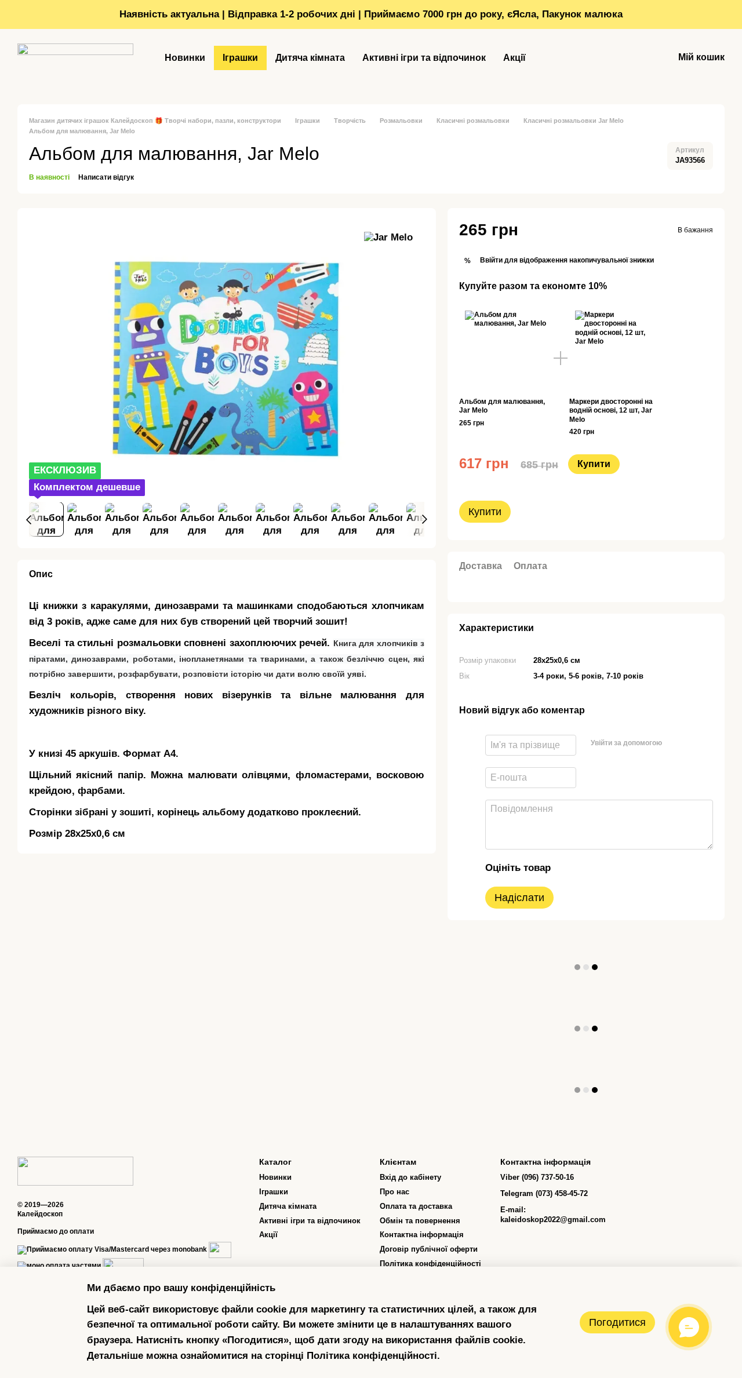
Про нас (394, 1191)
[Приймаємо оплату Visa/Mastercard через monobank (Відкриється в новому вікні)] (112, 1249)
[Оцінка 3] (607, 868)
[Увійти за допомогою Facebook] (675, 743)
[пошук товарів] (555, 58)
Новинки (185, 58)
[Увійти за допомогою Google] (694, 743)
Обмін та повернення (420, 1220)
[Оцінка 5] (644, 868)
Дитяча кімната (310, 58)
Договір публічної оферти (429, 1249)
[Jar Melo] (388, 237)
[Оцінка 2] (589, 868)
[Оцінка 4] (626, 868)
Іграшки (240, 58)
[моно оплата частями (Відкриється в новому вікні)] (59, 1266)
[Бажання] (634, 58)
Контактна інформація (422, 1234)
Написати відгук (106, 177)
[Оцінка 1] (570, 868)
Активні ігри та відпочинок (424, 58)
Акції (514, 58)
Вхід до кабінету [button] (410, 1177)
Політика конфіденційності (430, 1263)
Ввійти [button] (491, 260)
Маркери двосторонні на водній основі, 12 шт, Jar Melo (611, 411)
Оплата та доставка (416, 1206)
